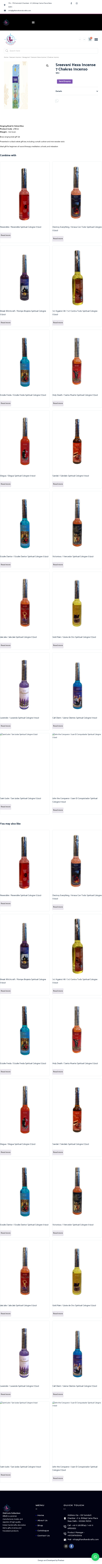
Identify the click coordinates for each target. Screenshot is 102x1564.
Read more (5, 235)
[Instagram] (77, 3)
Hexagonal (26, 57)
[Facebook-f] (71, 3)
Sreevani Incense (15, 57)
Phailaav (61, 1560)
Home (6, 57)
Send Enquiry (65, 81)
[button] (33, 22)
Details (59, 91)
